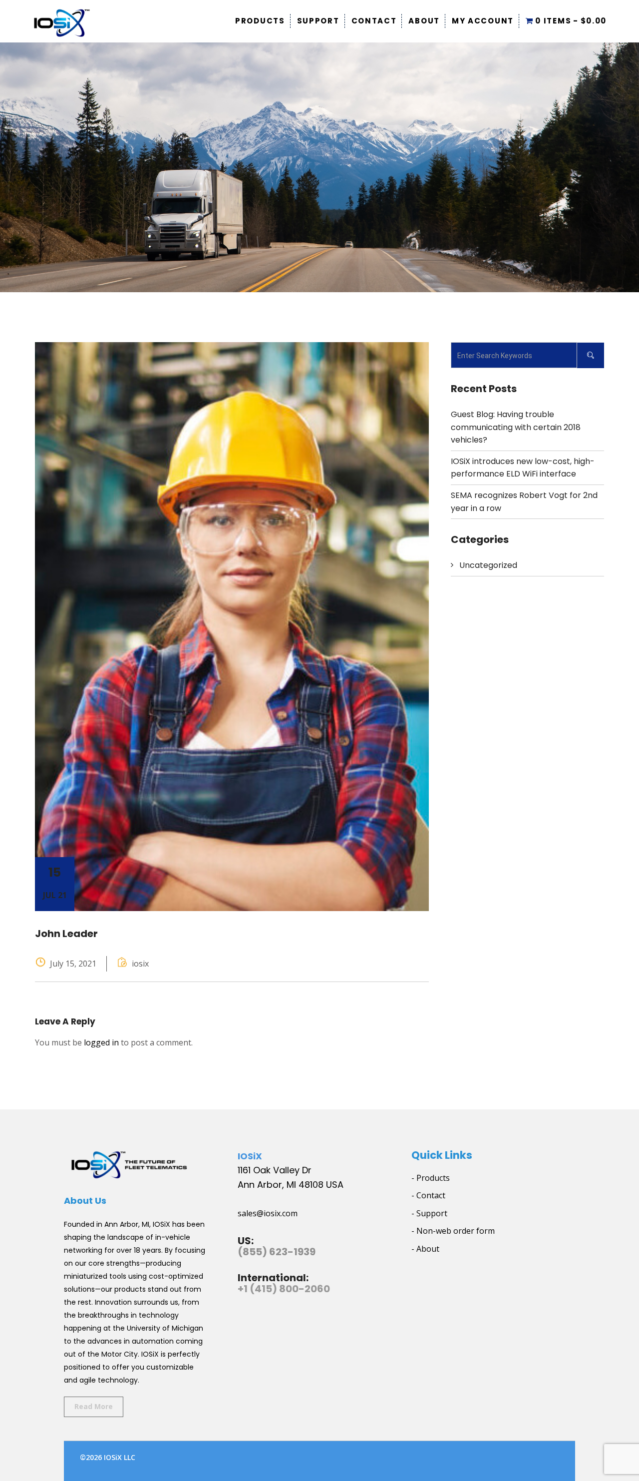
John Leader (66, 934)
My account (483, 20)
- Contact (428, 1195)
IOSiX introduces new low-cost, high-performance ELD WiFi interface (523, 468)
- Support (429, 1213)
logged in (101, 1042)
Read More (93, 1406)
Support (318, 20)
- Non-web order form (453, 1230)
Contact (374, 20)
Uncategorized (488, 565)
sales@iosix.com (268, 1213)
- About (425, 1248)
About (424, 20)
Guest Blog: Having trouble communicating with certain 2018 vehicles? (516, 427)
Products (260, 20)
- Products (430, 1177)
